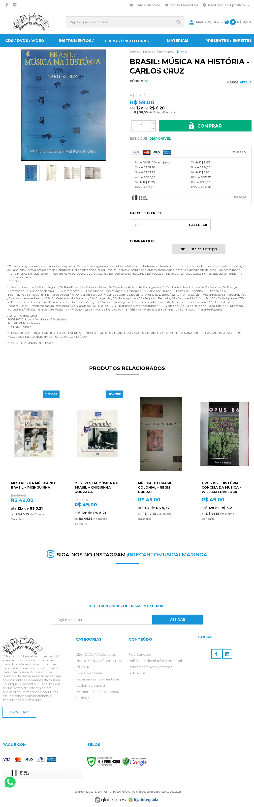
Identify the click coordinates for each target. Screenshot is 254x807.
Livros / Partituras (89, 673)
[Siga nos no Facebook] (6, 5)
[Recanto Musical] (31, 22)
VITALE (246, 82)
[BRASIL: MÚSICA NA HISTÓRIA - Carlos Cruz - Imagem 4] (93, 173)
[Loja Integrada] (143, 800)
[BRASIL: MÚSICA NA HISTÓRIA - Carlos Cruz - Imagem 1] (31, 173)
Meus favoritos (183, 5)
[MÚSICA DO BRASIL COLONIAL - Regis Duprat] (160, 461)
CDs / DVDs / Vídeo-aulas (96, 654)
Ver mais (33, 527)
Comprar (209, 126)
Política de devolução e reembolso (157, 661)
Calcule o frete (146, 213)
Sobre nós (137, 673)
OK (198, 224)
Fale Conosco (147, 5)
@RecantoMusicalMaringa (167, 555)
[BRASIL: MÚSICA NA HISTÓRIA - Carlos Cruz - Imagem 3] (72, 173)
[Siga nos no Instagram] (15, 5)
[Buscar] (178, 21)
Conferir (19, 712)
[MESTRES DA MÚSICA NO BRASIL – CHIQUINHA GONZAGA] (97, 461)
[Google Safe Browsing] (134, 761)
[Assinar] (177, 620)
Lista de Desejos (202, 249)
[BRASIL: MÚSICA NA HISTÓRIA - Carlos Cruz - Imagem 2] (52, 173)
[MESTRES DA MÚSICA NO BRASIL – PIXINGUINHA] (33, 461)
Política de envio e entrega (150, 667)
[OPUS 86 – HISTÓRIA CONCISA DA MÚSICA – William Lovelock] (224, 461)
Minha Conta (207, 22)
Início (134, 52)
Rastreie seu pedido (226, 5)
